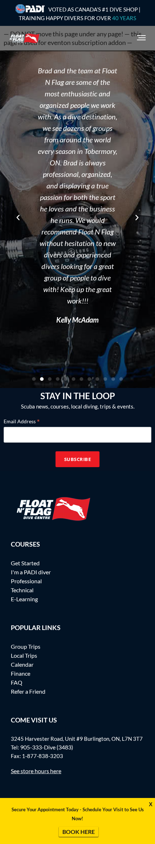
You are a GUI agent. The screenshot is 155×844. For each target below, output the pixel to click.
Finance (20, 673)
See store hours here (36, 770)
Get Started (25, 563)
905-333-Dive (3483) (46, 747)
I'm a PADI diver (31, 572)
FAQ (16, 682)
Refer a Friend (28, 691)
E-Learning (24, 599)
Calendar (22, 664)
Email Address (22, 421)
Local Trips (24, 655)
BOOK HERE (78, 831)
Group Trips (25, 646)
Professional (26, 581)
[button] (18, 217)
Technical (22, 590)
